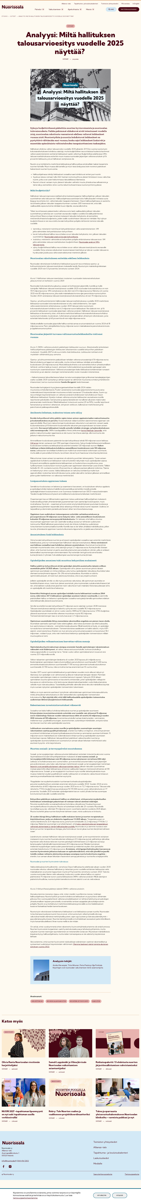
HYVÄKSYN (101, 1195)
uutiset (5, 1069)
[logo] (13, 9)
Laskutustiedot (101, 1158)
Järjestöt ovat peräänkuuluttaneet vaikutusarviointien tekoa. (54, 766)
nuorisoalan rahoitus (56, 1001)
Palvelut (38, 9)
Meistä (88, 9)
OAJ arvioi (34, 443)
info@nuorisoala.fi (9, 1161)
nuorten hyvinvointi (79, 1001)
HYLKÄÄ (119, 1195)
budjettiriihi (37, 1001)
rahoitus (96, 1001)
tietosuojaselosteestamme (25, 1198)
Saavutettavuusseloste (102, 1174)
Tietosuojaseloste (132, 1174)
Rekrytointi (9, 1032)
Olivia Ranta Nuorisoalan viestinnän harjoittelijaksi (21, 1064)
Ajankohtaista (73, 9)
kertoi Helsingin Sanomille (91, 430)
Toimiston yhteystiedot (109, 4)
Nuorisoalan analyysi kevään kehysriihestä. (61, 237)
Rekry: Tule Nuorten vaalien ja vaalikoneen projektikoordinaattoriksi (69, 1113)
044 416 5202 (23, 1161)
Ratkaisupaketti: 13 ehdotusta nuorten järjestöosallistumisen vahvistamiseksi (116, 1064)
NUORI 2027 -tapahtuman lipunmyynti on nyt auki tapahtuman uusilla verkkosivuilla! (22, 1114)
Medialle (97, 1163)
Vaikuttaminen (55, 9)
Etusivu (5, 16)
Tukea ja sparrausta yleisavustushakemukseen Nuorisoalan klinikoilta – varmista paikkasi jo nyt (116, 1114)
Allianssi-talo (66, 4)
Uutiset (13, 16)
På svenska (126, 4)
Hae (112, 9)
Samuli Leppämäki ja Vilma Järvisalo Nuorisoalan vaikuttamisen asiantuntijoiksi (67, 1065)
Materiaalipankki (129, 9)
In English (136, 4)
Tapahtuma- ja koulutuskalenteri (86, 4)
